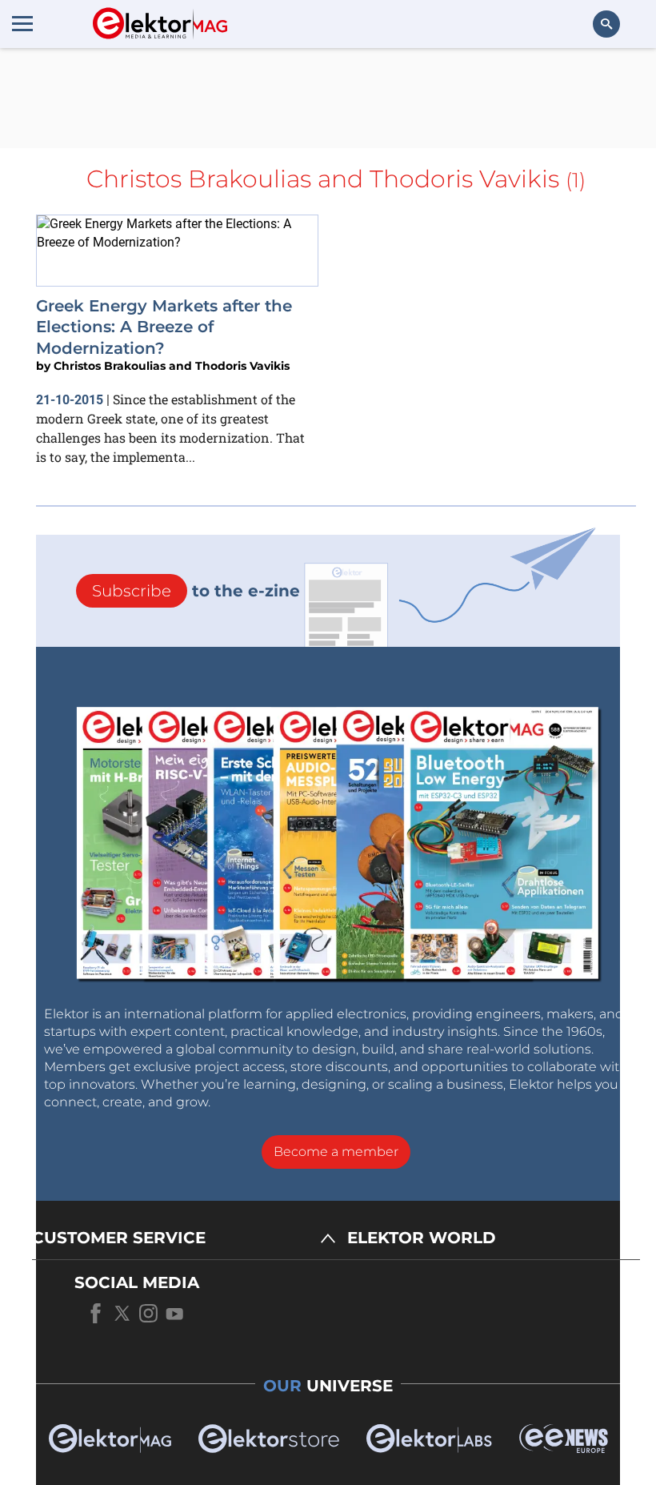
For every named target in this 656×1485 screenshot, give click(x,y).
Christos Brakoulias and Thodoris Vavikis (172, 366)
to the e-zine (196, 590)
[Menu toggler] (22, 23)
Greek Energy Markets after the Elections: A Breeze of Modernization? (164, 327)
